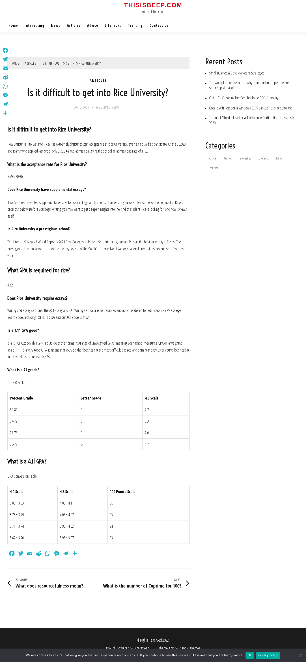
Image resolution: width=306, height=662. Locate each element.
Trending (135, 25)
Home (13, 25)
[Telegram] (5, 104)
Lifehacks (113, 25)
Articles (73, 25)
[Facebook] (5, 50)
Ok (250, 655)
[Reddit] (5, 77)
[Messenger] (5, 95)
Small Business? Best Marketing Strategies (237, 73)
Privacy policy (268, 655)
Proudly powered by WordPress (128, 648)
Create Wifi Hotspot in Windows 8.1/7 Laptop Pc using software (250, 108)
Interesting (34, 25)
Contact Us (159, 25)
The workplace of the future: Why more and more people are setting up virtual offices (249, 85)
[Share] (5, 113)
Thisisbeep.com (153, 5)
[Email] (5, 68)
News (55, 25)
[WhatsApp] (5, 86)
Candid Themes (190, 648)
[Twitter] (5, 59)
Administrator (109, 107)
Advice (92, 25)
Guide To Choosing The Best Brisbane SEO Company (243, 98)
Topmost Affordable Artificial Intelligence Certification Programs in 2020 (252, 120)
